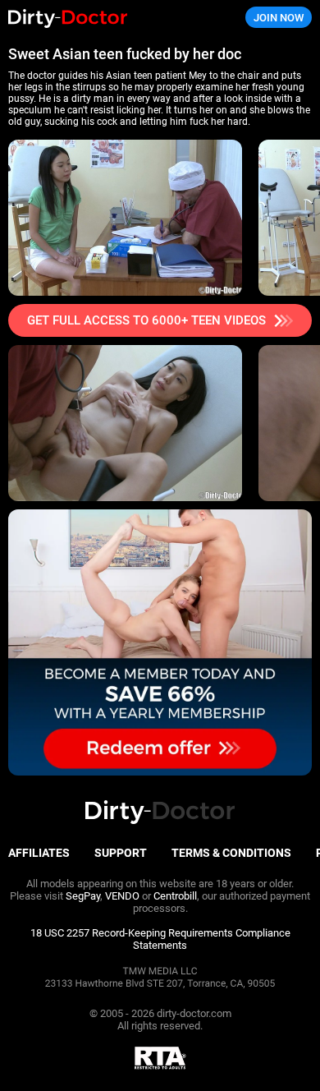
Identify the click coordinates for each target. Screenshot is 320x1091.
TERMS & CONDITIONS (231, 852)
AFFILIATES (39, 852)
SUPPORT (120, 852)
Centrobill (175, 896)
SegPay (83, 896)
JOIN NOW (279, 18)
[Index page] (107, 17)
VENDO (122, 896)
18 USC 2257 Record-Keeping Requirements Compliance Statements (160, 939)
